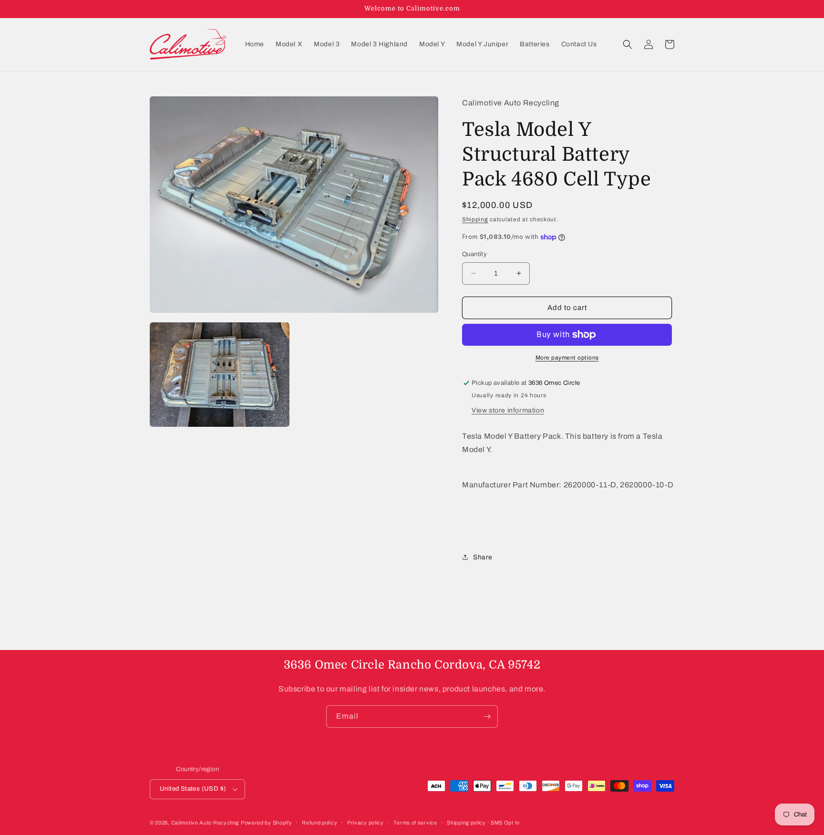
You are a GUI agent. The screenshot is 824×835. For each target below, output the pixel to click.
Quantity (474, 254)
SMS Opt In (505, 822)
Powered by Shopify (266, 822)
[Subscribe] (486, 716)
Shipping (475, 219)
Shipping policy (466, 822)
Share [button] (483, 557)
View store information (508, 410)
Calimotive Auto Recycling (205, 822)
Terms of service (415, 822)
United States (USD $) (193, 788)
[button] (627, 44)
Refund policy (319, 822)
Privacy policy (365, 822)
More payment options (567, 357)
